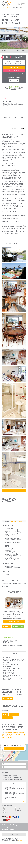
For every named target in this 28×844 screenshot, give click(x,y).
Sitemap (20, 840)
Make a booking (14, 748)
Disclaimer (15, 775)
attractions (14, 714)
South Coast (14, 16)
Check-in (9, 61)
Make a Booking (21, 51)
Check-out (19, 61)
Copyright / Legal (17, 777)
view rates (6, 626)
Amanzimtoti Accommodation (9, 18)
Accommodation (14, 14)
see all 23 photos (14, 490)
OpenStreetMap (25, 760)
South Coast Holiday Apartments (13, 735)
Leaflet (19, 760)
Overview (4, 51)
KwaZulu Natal (5, 16)
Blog (6, 812)
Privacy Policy (7, 777)
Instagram (19, 808)
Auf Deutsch (14, 80)
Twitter (7, 810)
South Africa (5, 14)
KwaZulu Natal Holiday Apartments (11, 734)
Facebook (7, 808)
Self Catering (7, 698)
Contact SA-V (7, 775)
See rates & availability (14, 621)
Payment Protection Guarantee (14, 87)
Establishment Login (17, 779)
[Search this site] (19, 4)
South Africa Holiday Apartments (14, 732)
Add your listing (14, 834)
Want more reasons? (19, 801)
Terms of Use (7, 779)
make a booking (18, 626)
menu (22, 4)
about (5, 714)
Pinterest (19, 810)
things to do (7, 718)
